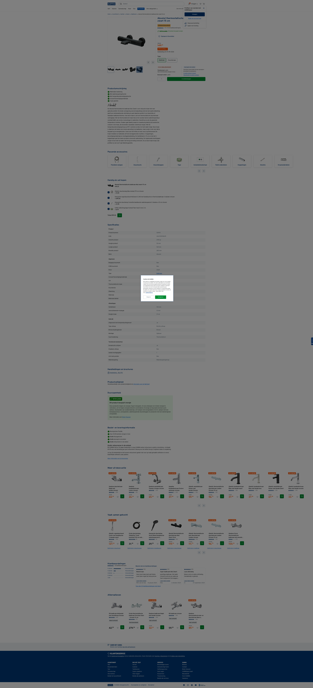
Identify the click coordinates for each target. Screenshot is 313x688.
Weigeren (149, 297)
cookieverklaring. (149, 292)
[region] (157, 288)
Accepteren (160, 297)
